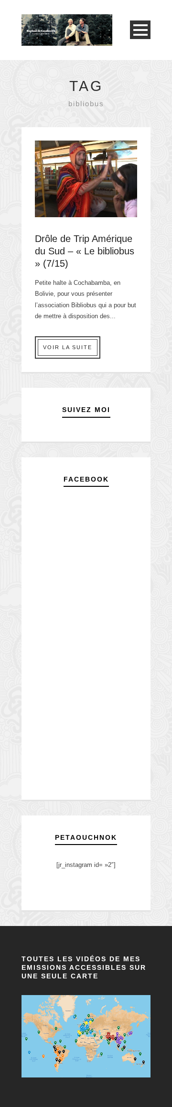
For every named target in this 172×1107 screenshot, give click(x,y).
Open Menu (140, 29)
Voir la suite (67, 347)
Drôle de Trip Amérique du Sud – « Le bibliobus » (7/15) (84, 251)
